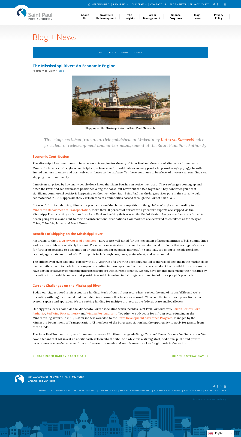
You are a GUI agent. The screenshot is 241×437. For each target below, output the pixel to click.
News (125, 52)
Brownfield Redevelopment (106, 16)
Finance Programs (176, 16)
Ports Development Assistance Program (144, 318)
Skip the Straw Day (187, 356)
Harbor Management (151, 16)
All (101, 52)
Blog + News (178, 4)
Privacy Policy (199, 4)
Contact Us (158, 4)
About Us (119, 4)
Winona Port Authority (101, 313)
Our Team (138, 4)
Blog (112, 52)
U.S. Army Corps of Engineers (76, 240)
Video (138, 52)
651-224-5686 (47, 380)
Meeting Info (100, 4)
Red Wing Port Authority (63, 313)
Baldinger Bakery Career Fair (61, 356)
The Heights (130, 16)
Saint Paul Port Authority (34, 14)
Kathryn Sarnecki (177, 139)
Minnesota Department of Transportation (61, 210)
